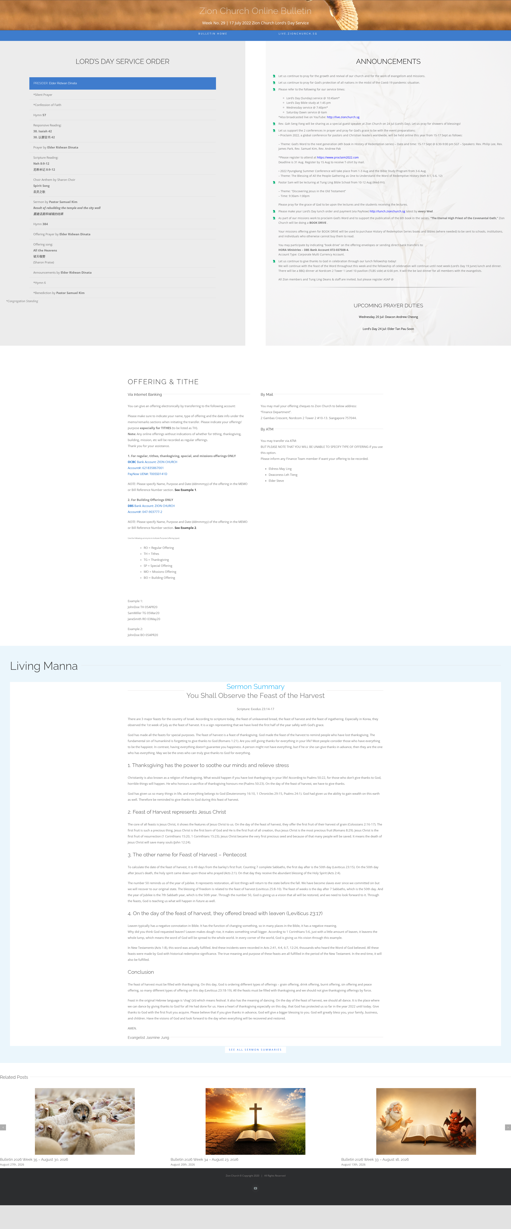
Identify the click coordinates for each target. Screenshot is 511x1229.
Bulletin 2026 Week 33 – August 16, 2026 (375, 1159)
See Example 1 (185, 490)
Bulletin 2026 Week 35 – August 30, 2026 (34, 1159)
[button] (3, 1127)
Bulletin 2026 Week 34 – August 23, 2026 (204, 1159)
